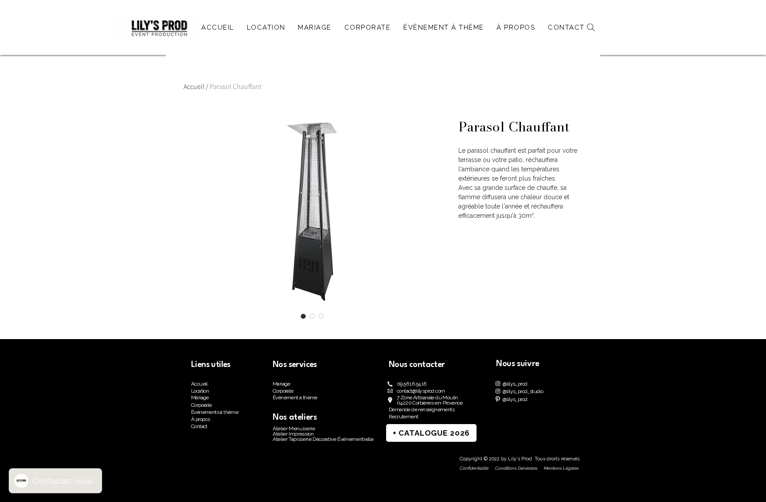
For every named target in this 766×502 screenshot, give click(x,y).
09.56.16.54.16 (411, 384)
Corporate (201, 405)
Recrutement (403, 416)
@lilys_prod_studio (523, 391)
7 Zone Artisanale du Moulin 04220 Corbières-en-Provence (430, 400)
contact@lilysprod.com (421, 391)
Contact (199, 426)
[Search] (591, 27)
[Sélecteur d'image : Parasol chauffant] (303, 316)
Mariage (200, 397)
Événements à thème (214, 412)
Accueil (194, 86)
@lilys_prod (515, 384)
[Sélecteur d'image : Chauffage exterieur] (312, 316)
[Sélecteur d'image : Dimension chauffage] (321, 316)
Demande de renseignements (421, 409)
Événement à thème (295, 397)
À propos (200, 419)
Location (200, 391)
